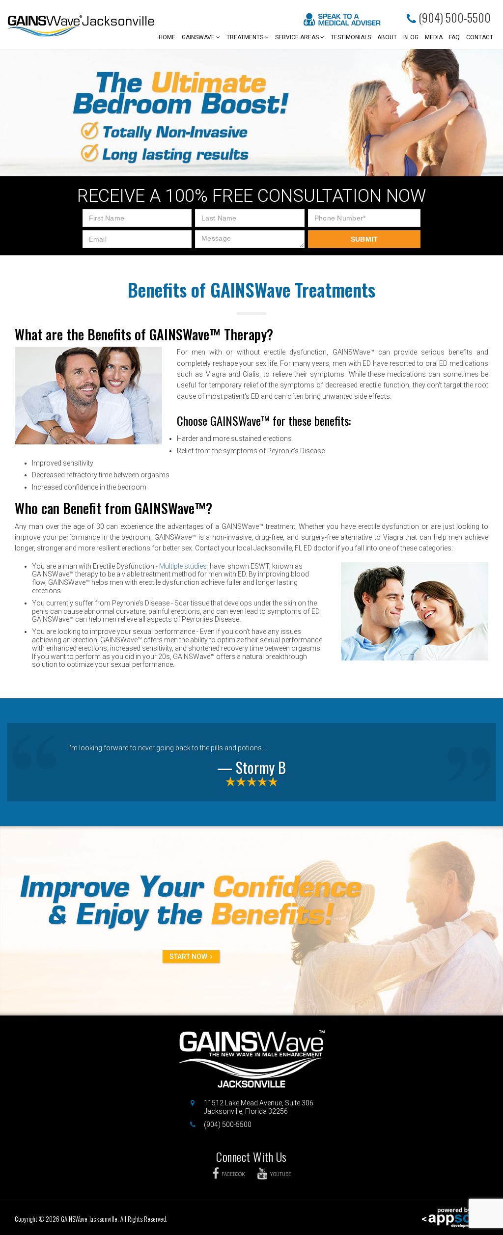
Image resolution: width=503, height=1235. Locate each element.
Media (434, 37)
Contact (479, 37)
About (387, 37)
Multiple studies (183, 566)
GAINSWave (199, 37)
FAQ (454, 37)
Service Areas (297, 37)
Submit (364, 239)
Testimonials (351, 37)
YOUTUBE (280, 1174)
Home (167, 37)
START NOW (188, 957)
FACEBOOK (233, 1174)
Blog (411, 37)
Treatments (245, 37)
